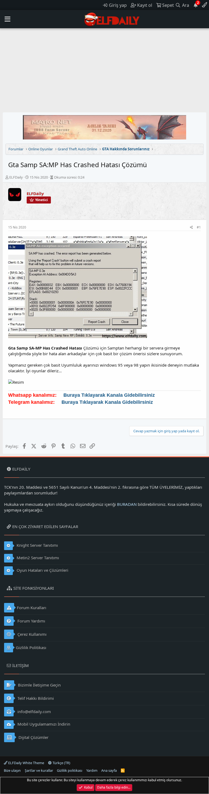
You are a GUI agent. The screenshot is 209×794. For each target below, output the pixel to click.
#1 (199, 227)
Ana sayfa (109, 770)
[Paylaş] (191, 227)
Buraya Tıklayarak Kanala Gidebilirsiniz (109, 395)
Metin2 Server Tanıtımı (37, 557)
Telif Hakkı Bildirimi (35, 698)
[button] (7, 19)
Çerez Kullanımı (31, 634)
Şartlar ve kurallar (39, 770)
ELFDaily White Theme (25, 762)
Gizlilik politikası (69, 770)
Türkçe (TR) (61, 762)
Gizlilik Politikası (31, 647)
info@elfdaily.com (33, 711)
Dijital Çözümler (32, 737)
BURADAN (127, 504)
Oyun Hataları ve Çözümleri (42, 570)
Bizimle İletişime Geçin (39, 685)
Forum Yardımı (30, 621)
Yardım (91, 770)
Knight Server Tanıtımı (37, 545)
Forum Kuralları (31, 607)
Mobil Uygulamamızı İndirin (43, 724)
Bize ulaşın (12, 770)
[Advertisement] (104, 69)
